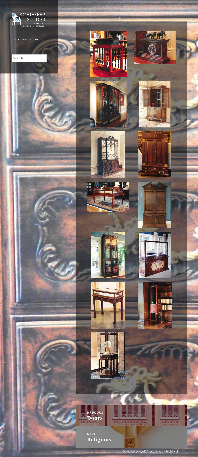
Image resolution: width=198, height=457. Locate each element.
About (16, 39)
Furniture (26, 39)
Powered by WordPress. (139, 451)
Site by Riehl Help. (168, 451)
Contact (37, 39)
